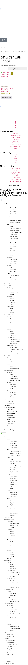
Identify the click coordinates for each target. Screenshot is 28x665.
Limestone (12, 282)
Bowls (11, 309)
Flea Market (7, 405)
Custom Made (13, 261)
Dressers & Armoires (15, 222)
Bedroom (9, 265)
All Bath (9, 383)
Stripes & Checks (11, 422)
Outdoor (9, 274)
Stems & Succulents (14, 368)
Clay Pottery (10, 288)
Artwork (9, 317)
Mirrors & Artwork (8, 315)
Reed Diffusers (13, 344)
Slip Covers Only (14, 239)
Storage (9, 216)
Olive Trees (13, 366)
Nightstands (13, 270)
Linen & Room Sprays (15, 339)
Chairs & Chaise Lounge (16, 233)
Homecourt (13, 335)
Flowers (9, 358)
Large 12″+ (12, 294)
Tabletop (12, 397)
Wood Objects (10, 307)
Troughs (12, 300)
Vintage (8, 241)
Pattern (8, 420)
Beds (11, 267)
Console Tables (13, 212)
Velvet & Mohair (11, 413)
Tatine (11, 331)
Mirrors (9, 325)
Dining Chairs (13, 235)
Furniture (6, 204)
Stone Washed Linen (12, 411)
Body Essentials (14, 348)
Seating (8, 224)
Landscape (12, 321)
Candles (9, 329)
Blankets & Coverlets (15, 381)
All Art (11, 319)
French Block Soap (14, 354)
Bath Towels (13, 385)
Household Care (11, 337)
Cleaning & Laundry (15, 341)
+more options (6, 97)
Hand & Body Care (11, 346)
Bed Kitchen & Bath (8, 370)
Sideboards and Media (15, 220)
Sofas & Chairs (13, 251)
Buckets (12, 313)
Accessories (13, 278)
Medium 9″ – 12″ (14, 292)
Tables (8, 206)
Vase (11, 311)
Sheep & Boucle (11, 416)
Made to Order (10, 403)
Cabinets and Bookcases (15, 218)
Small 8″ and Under (15, 290)
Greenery (9, 364)
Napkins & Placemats (15, 395)
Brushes (12, 389)
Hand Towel (13, 387)
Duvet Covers (13, 376)
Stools (11, 226)
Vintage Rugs (10, 401)
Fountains (12, 302)
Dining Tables (13, 214)
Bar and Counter (14, 237)
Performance (10, 426)
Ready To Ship (13, 259)
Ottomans (9, 257)
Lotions (12, 352)
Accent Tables (13, 208)
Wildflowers (13, 362)
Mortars (12, 298)
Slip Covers (13, 263)
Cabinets (12, 249)
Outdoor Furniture (14, 276)
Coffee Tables (13, 210)
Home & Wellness (8, 327)
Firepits (12, 304)
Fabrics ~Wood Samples (9, 407)
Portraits (12, 323)
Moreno (12, 333)
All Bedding (10, 372)
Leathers (9, 428)
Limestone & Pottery (9, 286)
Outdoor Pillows (14, 280)
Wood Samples (10, 409)
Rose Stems (13, 360)
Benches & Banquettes (15, 228)
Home (2, 52)
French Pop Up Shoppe (9, 430)
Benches (12, 253)
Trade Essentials (11, 418)
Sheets (11, 374)
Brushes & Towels (14, 393)
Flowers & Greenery (9, 356)
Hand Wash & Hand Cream (16, 350)
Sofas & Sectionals (14, 230)
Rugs (5, 399)
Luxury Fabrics (10, 424)
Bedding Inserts (14, 378)
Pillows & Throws (8, 284)
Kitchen (9, 391)
